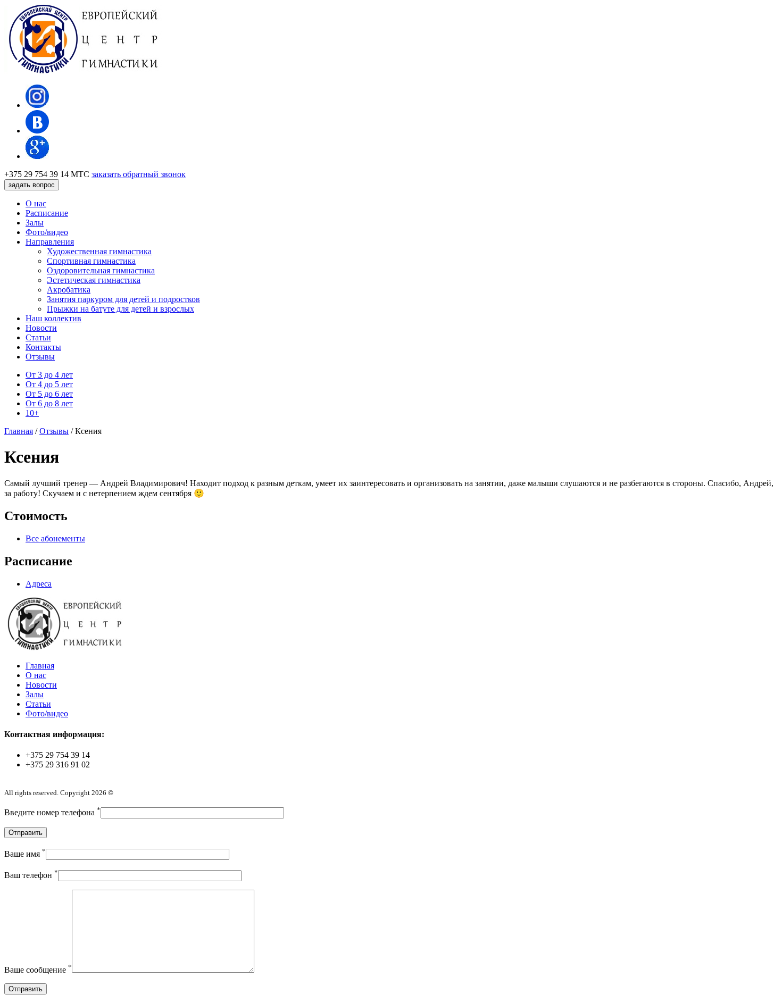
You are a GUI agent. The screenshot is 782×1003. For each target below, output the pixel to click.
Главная (40, 665)
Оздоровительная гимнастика (101, 270)
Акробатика (68, 289)
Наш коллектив (53, 318)
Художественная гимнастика (99, 251)
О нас (36, 203)
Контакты (43, 347)
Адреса (39, 583)
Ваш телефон (31, 875)
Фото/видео (47, 232)
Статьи (38, 337)
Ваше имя (25, 853)
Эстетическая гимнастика (93, 280)
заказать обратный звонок (138, 174)
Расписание (47, 213)
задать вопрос (32, 185)
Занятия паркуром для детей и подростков (123, 299)
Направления (50, 241)
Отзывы (40, 356)
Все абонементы (55, 538)
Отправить (26, 833)
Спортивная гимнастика (91, 260)
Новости (41, 327)
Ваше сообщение (38, 969)
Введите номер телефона (52, 812)
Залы (35, 222)
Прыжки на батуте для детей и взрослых (120, 308)
